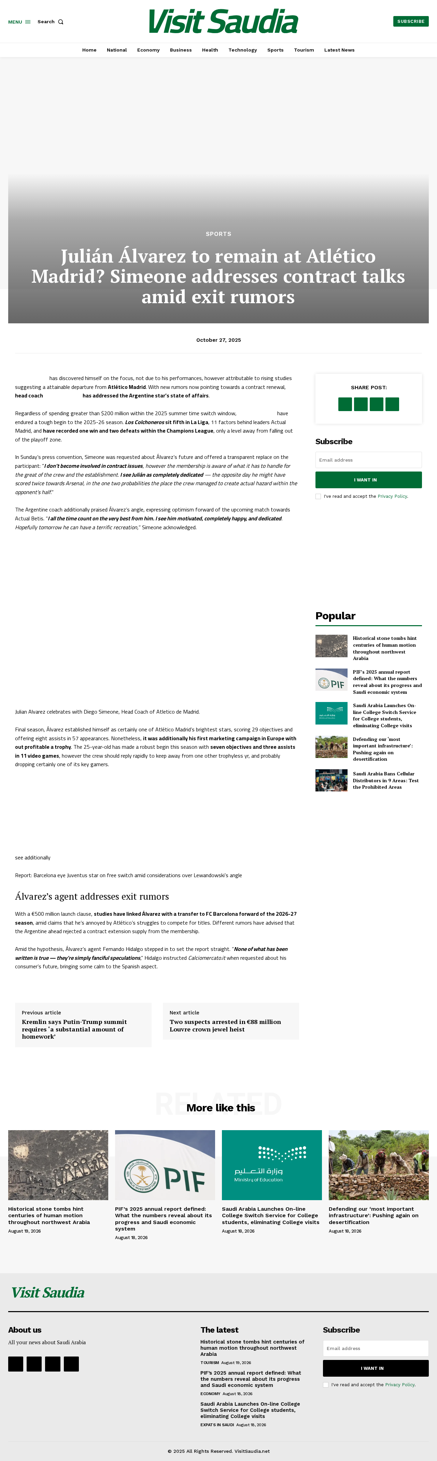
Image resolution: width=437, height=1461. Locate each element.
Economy (210, 1393)
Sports (218, 234)
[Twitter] (361, 404)
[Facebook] (345, 404)
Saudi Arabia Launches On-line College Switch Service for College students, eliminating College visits (384, 715)
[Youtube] (71, 1364)
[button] (52, 21)
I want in (365, 479)
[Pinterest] (376, 404)
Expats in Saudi (217, 1424)
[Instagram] (34, 1364)
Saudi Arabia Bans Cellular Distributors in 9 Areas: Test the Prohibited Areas (386, 780)
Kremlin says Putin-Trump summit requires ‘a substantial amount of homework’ (74, 1028)
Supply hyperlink (37, 984)
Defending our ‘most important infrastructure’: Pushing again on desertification (383, 749)
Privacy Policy (392, 496)
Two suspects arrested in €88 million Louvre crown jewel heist (225, 1025)
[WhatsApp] (392, 404)
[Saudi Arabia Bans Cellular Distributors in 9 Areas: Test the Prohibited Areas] (331, 780)
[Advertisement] (218, 178)
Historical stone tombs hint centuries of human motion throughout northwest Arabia (385, 648)
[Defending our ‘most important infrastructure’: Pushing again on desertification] (331, 747)
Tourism (209, 1362)
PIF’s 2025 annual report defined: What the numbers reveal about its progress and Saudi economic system (387, 682)
